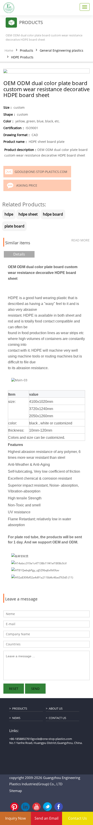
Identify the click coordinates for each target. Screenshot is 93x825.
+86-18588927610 (20, 739)
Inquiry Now (15, 818)
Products (26, 50)
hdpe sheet (28, 214)
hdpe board (53, 214)
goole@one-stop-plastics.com (41, 172)
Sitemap (15, 790)
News (16, 718)
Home (9, 50)
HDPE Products (22, 57)
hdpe (9, 214)
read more (80, 240)
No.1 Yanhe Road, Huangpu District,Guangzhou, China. (45, 743)
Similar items (17, 243)
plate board (14, 226)
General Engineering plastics (61, 50)
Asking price (26, 185)
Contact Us (57, 718)
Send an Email (46, 818)
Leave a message (21, 599)
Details (19, 254)
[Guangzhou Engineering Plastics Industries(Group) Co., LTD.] (8, 7)
